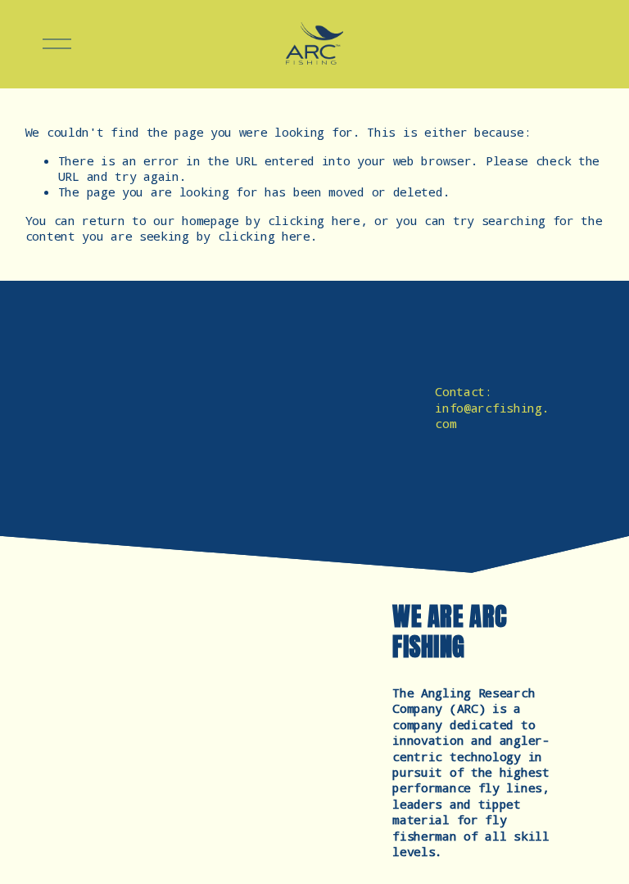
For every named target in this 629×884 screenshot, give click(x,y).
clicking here (314, 220)
